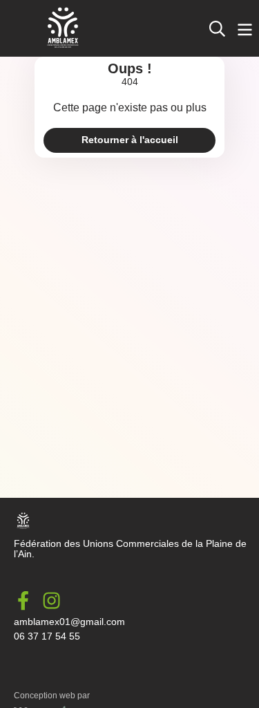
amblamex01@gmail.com (69, 622)
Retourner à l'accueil (129, 140)
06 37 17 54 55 (47, 636)
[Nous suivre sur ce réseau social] (28, 600)
